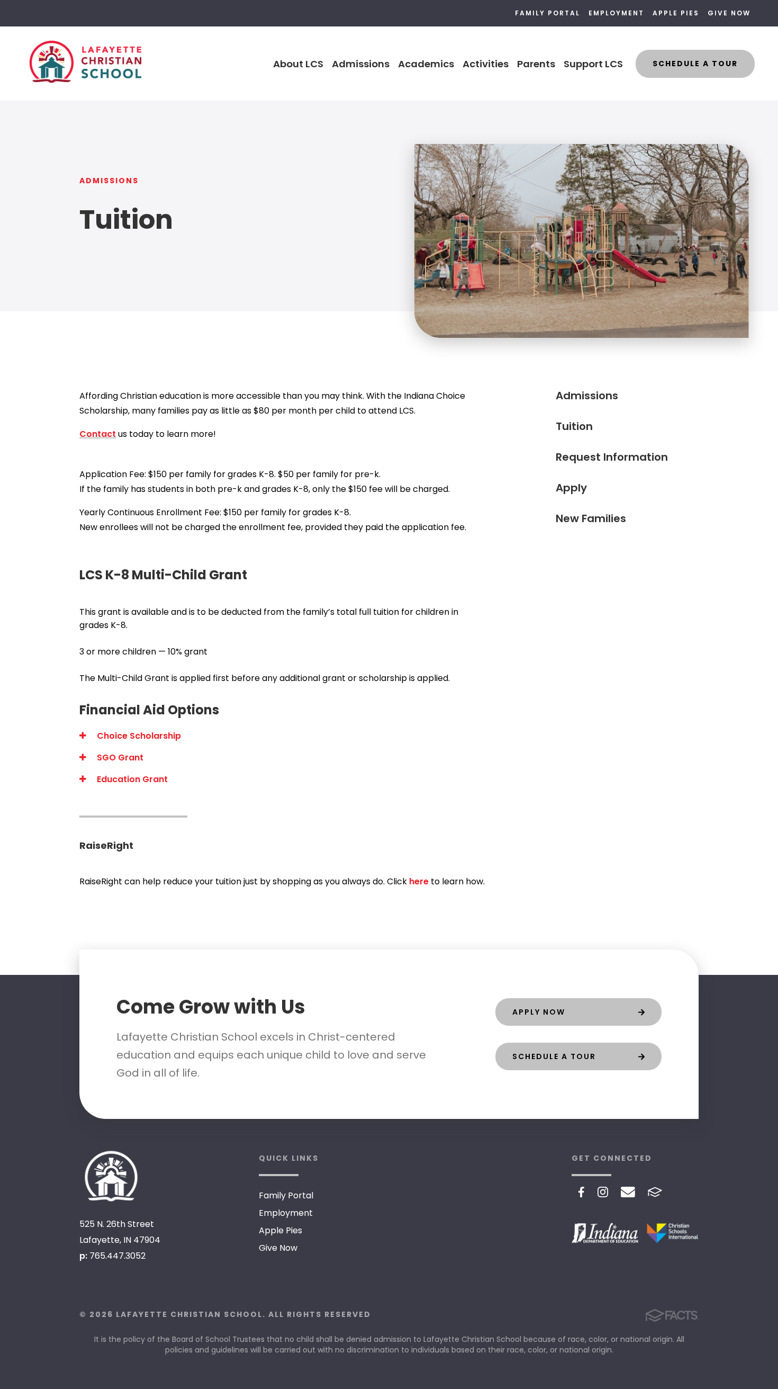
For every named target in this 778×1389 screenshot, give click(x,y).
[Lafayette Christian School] (111, 1176)
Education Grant (131, 779)
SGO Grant (119, 757)
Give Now (729, 12)
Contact (97, 434)
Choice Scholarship (138, 736)
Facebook (581, 1192)
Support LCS (593, 63)
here (419, 881)
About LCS (298, 63)
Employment (616, 12)
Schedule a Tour (695, 63)
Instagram (603, 1192)
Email (628, 1192)
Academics (426, 63)
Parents (536, 63)
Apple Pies (676, 12)
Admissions (361, 63)
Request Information (612, 457)
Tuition (574, 426)
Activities (486, 63)
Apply (571, 488)
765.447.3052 (117, 1256)
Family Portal (547, 12)
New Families (591, 518)
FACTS (655, 1192)
